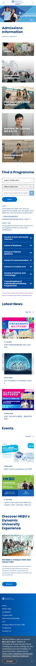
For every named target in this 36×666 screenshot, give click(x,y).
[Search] (33, 3)
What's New (6, 609)
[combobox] (18, 180)
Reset (9, 199)
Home (4, 606)
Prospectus (6, 628)
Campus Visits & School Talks (13, 625)
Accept (9, 661)
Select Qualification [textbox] (11, 180)
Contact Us (6, 631)
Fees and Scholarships (11, 618)
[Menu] (3, 3)
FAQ (3, 621)
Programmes (7, 615)
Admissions (6, 612)
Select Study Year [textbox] (11, 187)
